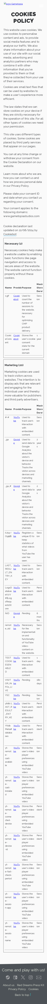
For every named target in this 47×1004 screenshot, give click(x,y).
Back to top (22, 995)
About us (8, 985)
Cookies (33, 989)
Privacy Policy (17, 989)
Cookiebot (9, 234)
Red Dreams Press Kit (30, 985)
